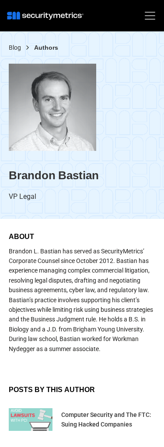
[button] (148, 15)
